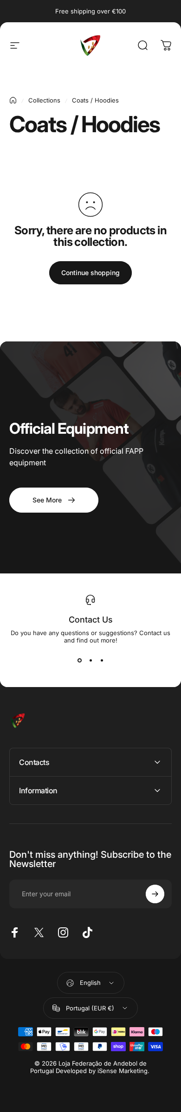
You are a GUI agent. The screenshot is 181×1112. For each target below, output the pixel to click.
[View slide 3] (101, 660)
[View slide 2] (90, 660)
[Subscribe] (155, 894)
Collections (44, 100)
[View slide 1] (79, 660)
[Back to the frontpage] (13, 100)
